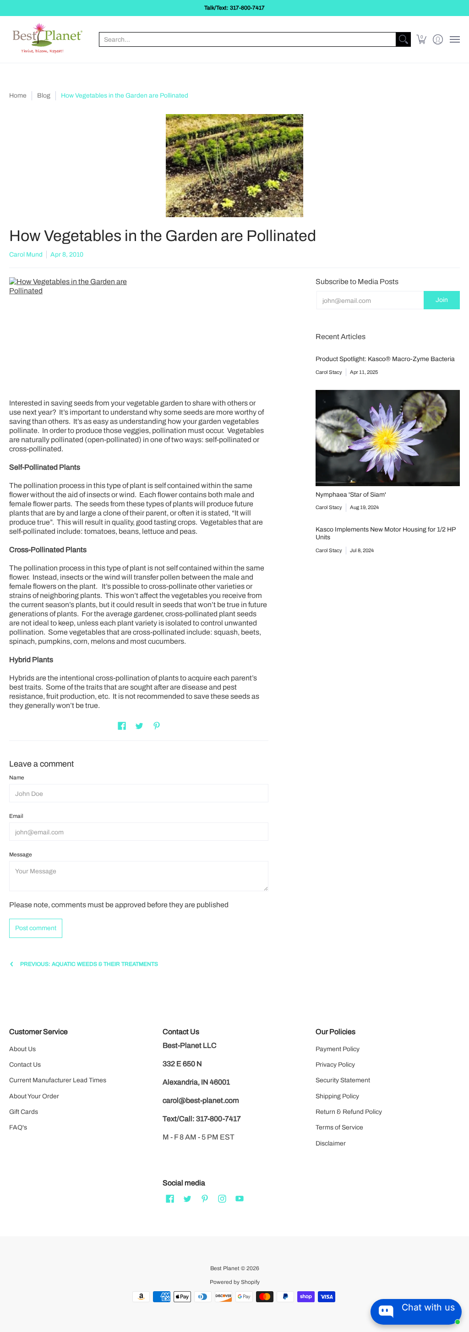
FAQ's (18, 1127)
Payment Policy (338, 1049)
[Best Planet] (48, 39)
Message (20, 854)
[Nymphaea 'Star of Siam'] (388, 438)
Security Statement (343, 1080)
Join (442, 299)
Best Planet (225, 1268)
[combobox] (247, 39)
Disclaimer (331, 1143)
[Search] (403, 39)
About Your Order (34, 1096)
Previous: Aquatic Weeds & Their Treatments (89, 964)
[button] (422, 39)
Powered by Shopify (235, 1282)
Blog (43, 95)
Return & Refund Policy (349, 1111)
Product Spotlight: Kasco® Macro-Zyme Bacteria (385, 359)
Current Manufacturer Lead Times (57, 1080)
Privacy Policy (335, 1064)
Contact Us (25, 1064)
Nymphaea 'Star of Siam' (351, 494)
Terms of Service (339, 1127)
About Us (22, 1049)
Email (16, 816)
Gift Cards (23, 1111)
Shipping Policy (337, 1096)
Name (16, 777)
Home (18, 95)
